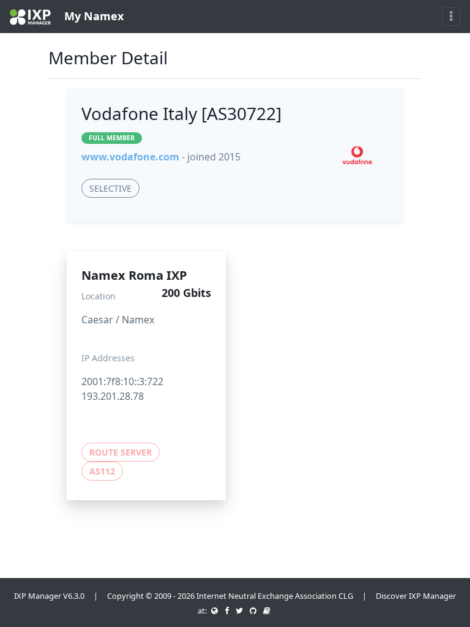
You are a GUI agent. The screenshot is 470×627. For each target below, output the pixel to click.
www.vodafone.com (130, 156)
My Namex (92, 16)
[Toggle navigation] (451, 16)
